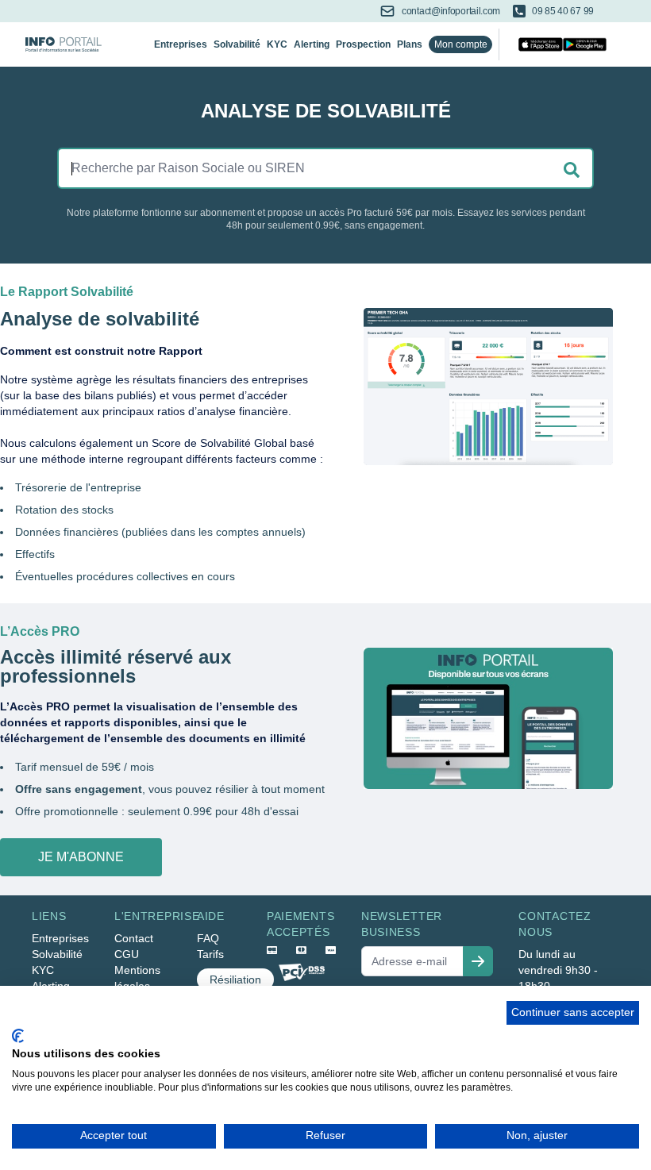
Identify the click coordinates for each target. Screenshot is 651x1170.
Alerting (311, 44)
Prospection (363, 44)
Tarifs (210, 954)
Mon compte (460, 44)
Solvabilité (237, 44)
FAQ (208, 938)
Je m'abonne (81, 857)
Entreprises (180, 44)
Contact (133, 938)
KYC (277, 44)
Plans (409, 44)
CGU (126, 954)
